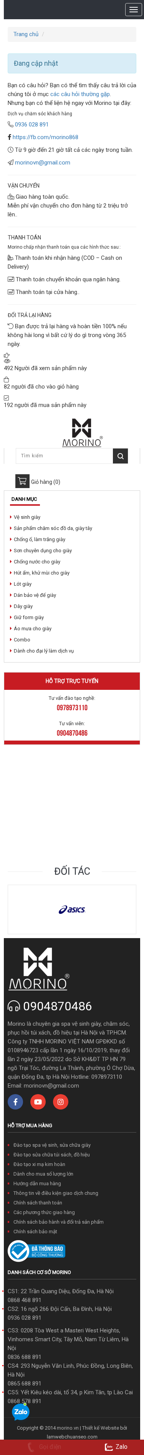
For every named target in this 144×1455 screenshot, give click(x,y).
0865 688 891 (24, 1383)
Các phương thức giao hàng (44, 1212)
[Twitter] (38, 1102)
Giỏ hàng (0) (45, 482)
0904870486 (57, 1006)
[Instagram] (60, 1102)
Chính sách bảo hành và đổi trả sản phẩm (58, 1222)
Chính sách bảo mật (35, 1231)
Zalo (121, 1446)
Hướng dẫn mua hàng (37, 1183)
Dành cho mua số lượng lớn (43, 1174)
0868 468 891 (24, 1300)
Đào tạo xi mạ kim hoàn (39, 1164)
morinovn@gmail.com (42, 162)
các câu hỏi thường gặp (79, 94)
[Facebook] (15, 1102)
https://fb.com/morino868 (45, 137)
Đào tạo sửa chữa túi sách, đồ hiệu (51, 1155)
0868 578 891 (24, 1401)
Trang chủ (25, 34)
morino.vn (68, 1428)
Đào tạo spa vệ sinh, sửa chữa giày (52, 1145)
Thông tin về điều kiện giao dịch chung (55, 1193)
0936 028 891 (24, 1317)
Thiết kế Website (100, 1428)
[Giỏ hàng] (22, 481)
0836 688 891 (24, 1357)
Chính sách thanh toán (37, 1203)
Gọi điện (49, 1446)
